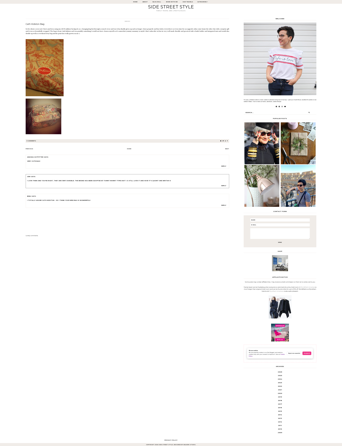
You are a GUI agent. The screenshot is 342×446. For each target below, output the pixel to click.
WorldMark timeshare (308, 287)
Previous (29, 148)
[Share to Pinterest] (227, 141)
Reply (223, 166)
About (145, 1)
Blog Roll (157, 1)
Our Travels (188, 1)
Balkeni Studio (189, 444)
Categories (202, 1)
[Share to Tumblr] (225, 141)
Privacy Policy (171, 440)
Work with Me (172, 1)
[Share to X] (223, 141)
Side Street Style (171, 7)
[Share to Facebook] (220, 141)
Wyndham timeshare (276, 291)
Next (227, 148)
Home (135, 1)
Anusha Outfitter (35, 157)
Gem (29, 176)
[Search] (309, 112)
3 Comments (31, 141)
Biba (29, 196)
